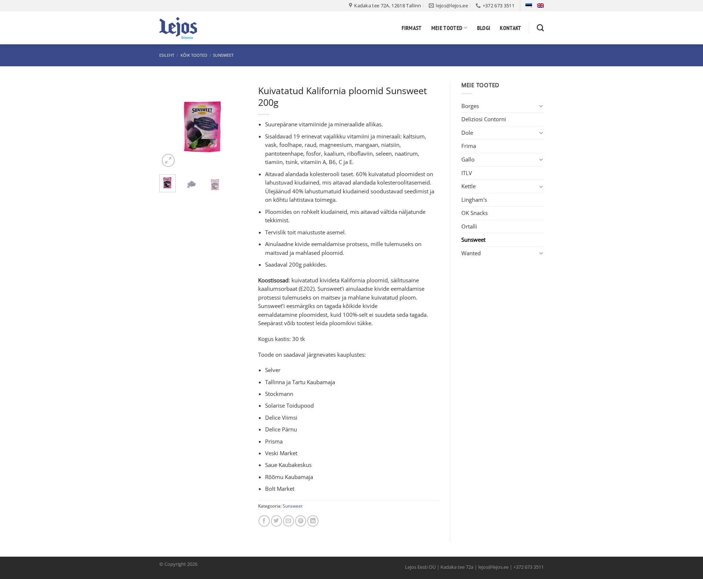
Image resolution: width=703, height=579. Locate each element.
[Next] (236, 125)
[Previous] (170, 125)
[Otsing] (540, 28)
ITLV (466, 173)
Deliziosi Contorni (483, 119)
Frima (468, 145)
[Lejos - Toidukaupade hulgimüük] (196, 28)
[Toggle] (541, 106)
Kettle (468, 186)
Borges (470, 106)
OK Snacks (474, 212)
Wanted (471, 253)
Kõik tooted (194, 55)
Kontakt (510, 27)
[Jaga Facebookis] (263, 521)
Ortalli (469, 226)
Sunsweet (223, 55)
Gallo (468, 159)
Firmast (412, 27)
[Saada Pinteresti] (300, 521)
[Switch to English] (540, 5)
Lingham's (474, 199)
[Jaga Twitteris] (276, 521)
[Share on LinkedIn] (312, 521)
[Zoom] (168, 160)
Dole (467, 132)
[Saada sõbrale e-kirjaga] (288, 521)
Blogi (484, 27)
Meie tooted (447, 27)
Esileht (166, 55)
